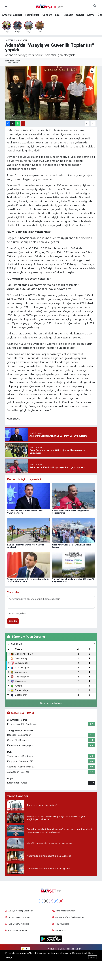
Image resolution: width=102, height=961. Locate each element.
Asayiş (90, 15)
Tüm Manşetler (62, 924)
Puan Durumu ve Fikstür (18, 924)
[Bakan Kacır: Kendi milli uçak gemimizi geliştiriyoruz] (73, 496)
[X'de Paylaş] (12, 123)
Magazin (68, 15)
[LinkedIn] (56, 901)
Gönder (13, 621)
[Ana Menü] (6, 6)
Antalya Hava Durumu (65, 911)
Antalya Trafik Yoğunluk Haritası (69, 917)
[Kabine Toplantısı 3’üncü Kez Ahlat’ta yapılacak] (28, 530)
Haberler (10, 40)
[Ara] (94, 6)
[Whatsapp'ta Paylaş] (17, 123)
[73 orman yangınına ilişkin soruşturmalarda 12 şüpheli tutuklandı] (28, 564)
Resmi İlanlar (32, 15)
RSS (26, 949)
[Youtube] (61, 901)
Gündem (47, 15)
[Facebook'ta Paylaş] (8, 123)
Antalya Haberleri (12, 15)
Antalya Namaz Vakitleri (19, 917)
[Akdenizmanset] (49, 6)
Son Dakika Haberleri (17, 930)
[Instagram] (51, 901)
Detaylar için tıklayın (51, 703)
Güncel (80, 15)
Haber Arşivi (61, 930)
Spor (58, 15)
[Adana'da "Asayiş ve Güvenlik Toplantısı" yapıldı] (51, 93)
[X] (46, 901)
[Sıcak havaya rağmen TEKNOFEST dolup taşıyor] (73, 530)
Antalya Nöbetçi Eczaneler (20, 911)
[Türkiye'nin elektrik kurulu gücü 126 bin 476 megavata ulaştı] (73, 564)
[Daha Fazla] (23, 123)
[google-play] (51, 939)
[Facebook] (41, 901)
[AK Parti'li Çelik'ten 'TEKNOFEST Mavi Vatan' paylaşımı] (28, 496)
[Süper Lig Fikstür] (93, 713)
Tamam (92, 957)
